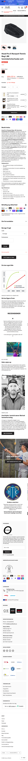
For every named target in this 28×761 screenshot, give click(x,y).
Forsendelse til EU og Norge (15, 1)
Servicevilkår (4, 739)
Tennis (3, 718)
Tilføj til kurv (14, 112)
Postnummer (5, 237)
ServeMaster (6, 691)
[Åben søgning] (19, 7)
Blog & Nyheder (5, 733)
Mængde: (4, 87)
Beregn (5, 246)
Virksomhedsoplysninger (7, 746)
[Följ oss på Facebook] (4, 651)
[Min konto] (22, 7)
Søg (2, 735)
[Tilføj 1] (17, 87)
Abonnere (7, 551)
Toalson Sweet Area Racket (9, 693)
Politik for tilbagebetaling (7, 742)
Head (3, 64)
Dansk (3, 752)
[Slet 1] (8, 87)
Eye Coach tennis (7, 686)
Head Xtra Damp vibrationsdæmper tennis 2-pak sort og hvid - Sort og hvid (13, 106)
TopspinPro (5, 688)
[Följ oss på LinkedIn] (13, 651)
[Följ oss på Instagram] (7, 651)
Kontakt (3, 731)
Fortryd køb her (5, 744)
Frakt (18, 78)
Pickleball (4, 723)
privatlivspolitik (10, 554)
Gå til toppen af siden (9, 257)
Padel (3, 721)
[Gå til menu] (2, 7)
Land (3, 230)
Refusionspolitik (5, 252)
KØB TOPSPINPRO (8, 433)
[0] (25, 8)
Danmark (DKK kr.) (14, 752)
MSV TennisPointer (7, 695)
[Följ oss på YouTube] (10, 651)
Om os (3, 728)
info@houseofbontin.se (11, 623)
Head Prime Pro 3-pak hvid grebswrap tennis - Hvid (13, 100)
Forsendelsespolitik (6, 737)
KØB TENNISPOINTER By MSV (14, 461)
